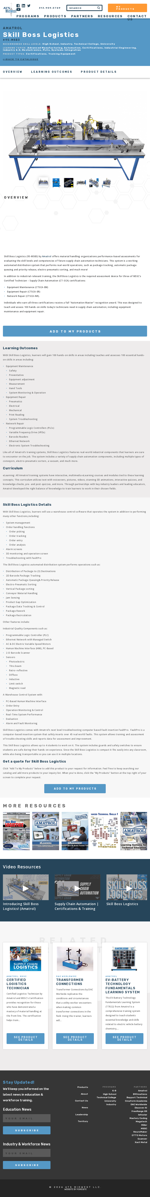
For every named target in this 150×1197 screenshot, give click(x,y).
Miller (144, 1125)
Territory (83, 1121)
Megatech (141, 1121)
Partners (140, 1087)
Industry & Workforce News (26, 1144)
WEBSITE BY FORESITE (75, 1189)
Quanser (142, 1138)
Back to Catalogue (22, 59)
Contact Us (137, 17)
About (84, 1094)
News (85, 1107)
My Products (125, 8)
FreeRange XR (139, 1111)
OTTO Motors (139, 1135)
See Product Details (26, 1038)
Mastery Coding (138, 1118)
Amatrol (46, 256)
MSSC (144, 1128)
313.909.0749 (50, 8)
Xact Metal (141, 1142)
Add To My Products (75, 331)
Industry (111, 1104)
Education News (17, 1109)
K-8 (114, 1090)
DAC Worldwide (139, 1104)
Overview (13, 72)
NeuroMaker (140, 1131)
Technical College (106, 1097)
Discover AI (141, 1107)
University (110, 1101)
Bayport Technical (137, 1097)
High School (109, 1094)
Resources (110, 16)
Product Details (99, 72)
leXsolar (142, 1114)
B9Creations (140, 1094)
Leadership (81, 1114)
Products (55, 16)
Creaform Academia (136, 1101)
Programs (109, 1087)
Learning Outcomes (51, 72)
